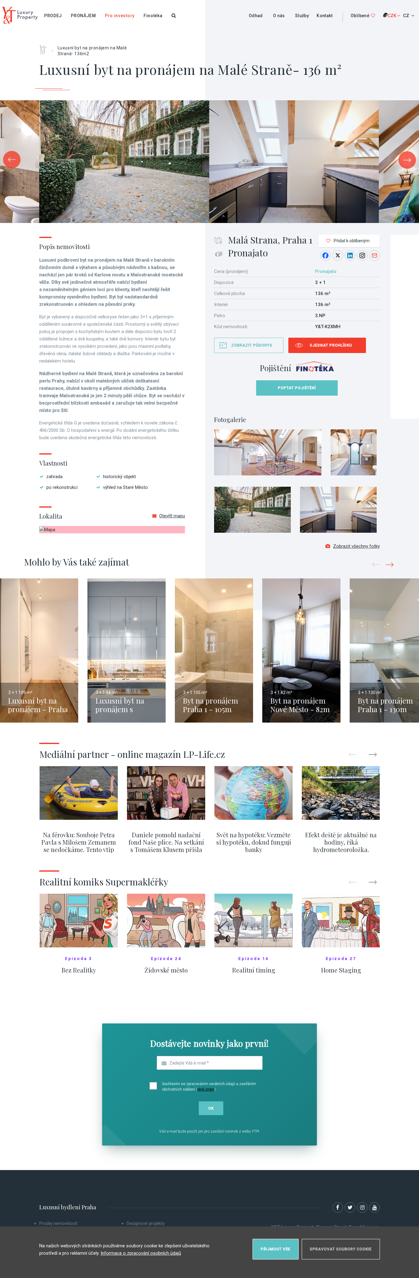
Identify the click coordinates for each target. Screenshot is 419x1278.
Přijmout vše (275, 1249)
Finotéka (153, 15)
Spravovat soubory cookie (341, 1249)
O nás (279, 15)
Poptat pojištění (297, 388)
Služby (302, 15)
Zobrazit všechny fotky (356, 546)
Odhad (256, 15)
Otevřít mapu (172, 516)
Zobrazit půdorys (251, 345)
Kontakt (325, 15)
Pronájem (83, 15)
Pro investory (120, 15)
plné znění (205, 1089)
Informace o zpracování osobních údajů (141, 1253)
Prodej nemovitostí (58, 1223)
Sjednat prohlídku (331, 345)
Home (45, 47)
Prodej (53, 15)
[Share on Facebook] (325, 255)
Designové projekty (146, 1223)
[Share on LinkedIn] (350, 255)
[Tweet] (338, 255)
